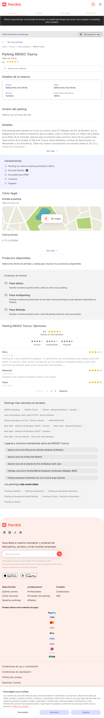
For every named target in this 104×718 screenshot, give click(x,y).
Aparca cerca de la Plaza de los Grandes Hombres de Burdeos (36, 450)
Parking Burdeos (24, 47)
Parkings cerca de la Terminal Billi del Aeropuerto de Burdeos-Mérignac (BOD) (42, 471)
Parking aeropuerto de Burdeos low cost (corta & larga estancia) (36, 478)
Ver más (50, 151)
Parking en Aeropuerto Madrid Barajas (21, 496)
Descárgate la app (92, 34)
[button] (27, 170)
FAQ (58, 595)
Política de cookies (12, 677)
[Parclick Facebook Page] (15, 532)
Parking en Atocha (12, 502)
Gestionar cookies (11, 682)
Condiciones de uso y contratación (20, 666)
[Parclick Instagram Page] (4, 532)
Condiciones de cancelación (16, 671)
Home (4, 47)
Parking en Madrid (12, 491)
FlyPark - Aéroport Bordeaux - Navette (59, 409)
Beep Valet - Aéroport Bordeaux (68, 426)
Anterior (40, 391)
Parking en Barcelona (34, 491)
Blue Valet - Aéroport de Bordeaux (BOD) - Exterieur (27, 431)
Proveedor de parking (38, 595)
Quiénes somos (10, 591)
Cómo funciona (10, 595)
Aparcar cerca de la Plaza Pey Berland (25, 457)
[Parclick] (11, 4)
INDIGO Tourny (38, 47)
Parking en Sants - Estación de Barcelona (61, 496)
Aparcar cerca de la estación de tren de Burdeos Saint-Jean (34, 464)
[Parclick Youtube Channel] (20, 532)
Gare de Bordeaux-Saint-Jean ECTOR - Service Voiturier (29, 415)
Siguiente (63, 391)
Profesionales (34, 591)
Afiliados (31, 600)
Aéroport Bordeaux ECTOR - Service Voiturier (24, 420)
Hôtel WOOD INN (57, 420)
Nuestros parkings (11, 600)
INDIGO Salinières (12, 409)
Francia (12, 47)
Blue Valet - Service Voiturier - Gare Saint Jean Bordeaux (29, 436)
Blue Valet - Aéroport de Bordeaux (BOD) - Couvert (27, 426)
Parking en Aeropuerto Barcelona (63, 491)
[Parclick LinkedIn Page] (10, 532)
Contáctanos (62, 591)
